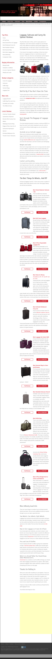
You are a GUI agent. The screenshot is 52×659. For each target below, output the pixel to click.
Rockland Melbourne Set (9, 133)
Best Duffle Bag (37, 418)
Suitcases (17, 21)
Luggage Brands (7, 98)
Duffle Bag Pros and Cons (9, 101)
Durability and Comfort (8, 103)
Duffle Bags (5, 85)
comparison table (30, 98)
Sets (23, 21)
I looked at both (39, 154)
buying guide (23, 114)
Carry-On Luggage (7, 80)
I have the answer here (29, 545)
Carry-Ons (10, 21)
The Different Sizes (7, 105)
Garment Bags (6, 88)
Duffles (36, 21)
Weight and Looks (7, 72)
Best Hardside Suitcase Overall (41, 392)
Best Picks (29, 21)
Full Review (27, 212)
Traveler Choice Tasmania (9, 135)
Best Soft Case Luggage (39, 218)
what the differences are (29, 139)
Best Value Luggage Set (8, 52)
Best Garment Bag (7, 49)
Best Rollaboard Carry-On (9, 45)
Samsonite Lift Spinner (8, 116)
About (6, 644)
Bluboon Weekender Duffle (30, 435)
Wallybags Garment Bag (8, 123)
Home (4, 21)
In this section (42, 170)
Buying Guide (6, 65)
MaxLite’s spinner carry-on (42, 312)
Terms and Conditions (20, 644)
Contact (11, 644)
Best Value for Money (38, 275)
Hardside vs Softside (8, 67)
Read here (30, 536)
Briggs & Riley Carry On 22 (9, 126)
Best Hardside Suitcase (8, 47)
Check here (22, 559)
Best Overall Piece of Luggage (10, 42)
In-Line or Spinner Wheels (9, 70)
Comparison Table (7, 57)
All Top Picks (6, 40)
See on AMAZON (42, 212)
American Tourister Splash (9, 114)
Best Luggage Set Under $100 (41, 337)
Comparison (42, 21)
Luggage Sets (6, 90)
